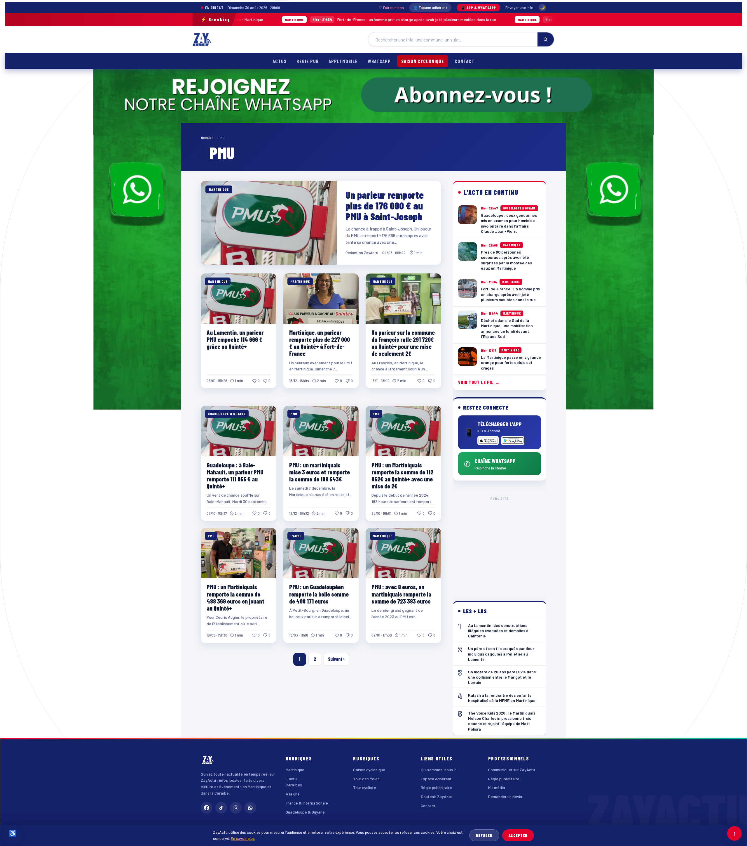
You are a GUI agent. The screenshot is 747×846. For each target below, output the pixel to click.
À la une (293, 793)
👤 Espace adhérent (430, 7)
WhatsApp (379, 61)
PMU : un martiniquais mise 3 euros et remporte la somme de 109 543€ (319, 472)
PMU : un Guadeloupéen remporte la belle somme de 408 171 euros (319, 593)
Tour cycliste (364, 787)
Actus (280, 61)
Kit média (496, 787)
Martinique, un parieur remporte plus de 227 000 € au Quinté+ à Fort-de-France (319, 343)
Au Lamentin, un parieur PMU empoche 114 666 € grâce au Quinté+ (235, 339)
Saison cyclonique (422, 61)
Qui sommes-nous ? (438, 769)
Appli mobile (343, 61)
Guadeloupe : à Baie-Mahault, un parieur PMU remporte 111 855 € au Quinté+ (235, 475)
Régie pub (307, 61)
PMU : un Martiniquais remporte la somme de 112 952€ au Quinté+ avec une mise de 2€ (402, 475)
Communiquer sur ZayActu (511, 769)
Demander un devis (505, 796)
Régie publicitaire (436, 787)
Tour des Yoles (366, 778)
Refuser (484, 835)
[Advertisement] (500, 544)
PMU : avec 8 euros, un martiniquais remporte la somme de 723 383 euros (401, 593)
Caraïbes (294, 784)
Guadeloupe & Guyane (305, 811)
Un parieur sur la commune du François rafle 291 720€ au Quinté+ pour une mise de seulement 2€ (403, 343)
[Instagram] (236, 808)
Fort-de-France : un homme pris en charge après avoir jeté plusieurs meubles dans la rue (313, 19)
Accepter (518, 835)
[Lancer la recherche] (545, 39)
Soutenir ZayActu (436, 796)
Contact (464, 61)
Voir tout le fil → (479, 382)
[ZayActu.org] (202, 39)
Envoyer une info (519, 7)
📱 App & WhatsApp (478, 7)
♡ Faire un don (391, 7)
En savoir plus (243, 838)
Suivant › (336, 659)
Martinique (295, 769)
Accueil (207, 137)
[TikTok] (221, 808)
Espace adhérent (436, 778)
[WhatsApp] (250, 808)
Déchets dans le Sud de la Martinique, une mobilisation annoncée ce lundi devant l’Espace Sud (550, 19)
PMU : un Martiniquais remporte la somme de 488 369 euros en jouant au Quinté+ (235, 597)
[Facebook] (206, 808)
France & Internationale (307, 802)
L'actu (291, 778)
